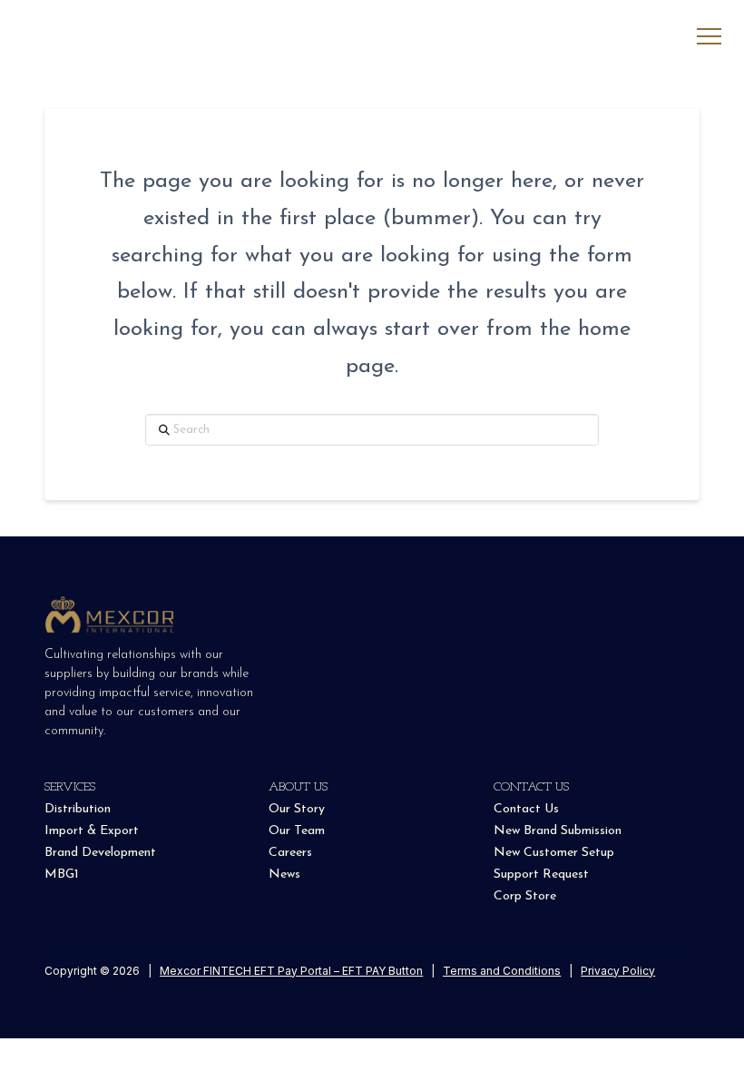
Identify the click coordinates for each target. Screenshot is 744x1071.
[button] (709, 37)
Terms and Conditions (502, 971)
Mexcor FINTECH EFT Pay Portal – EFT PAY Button (291, 971)
